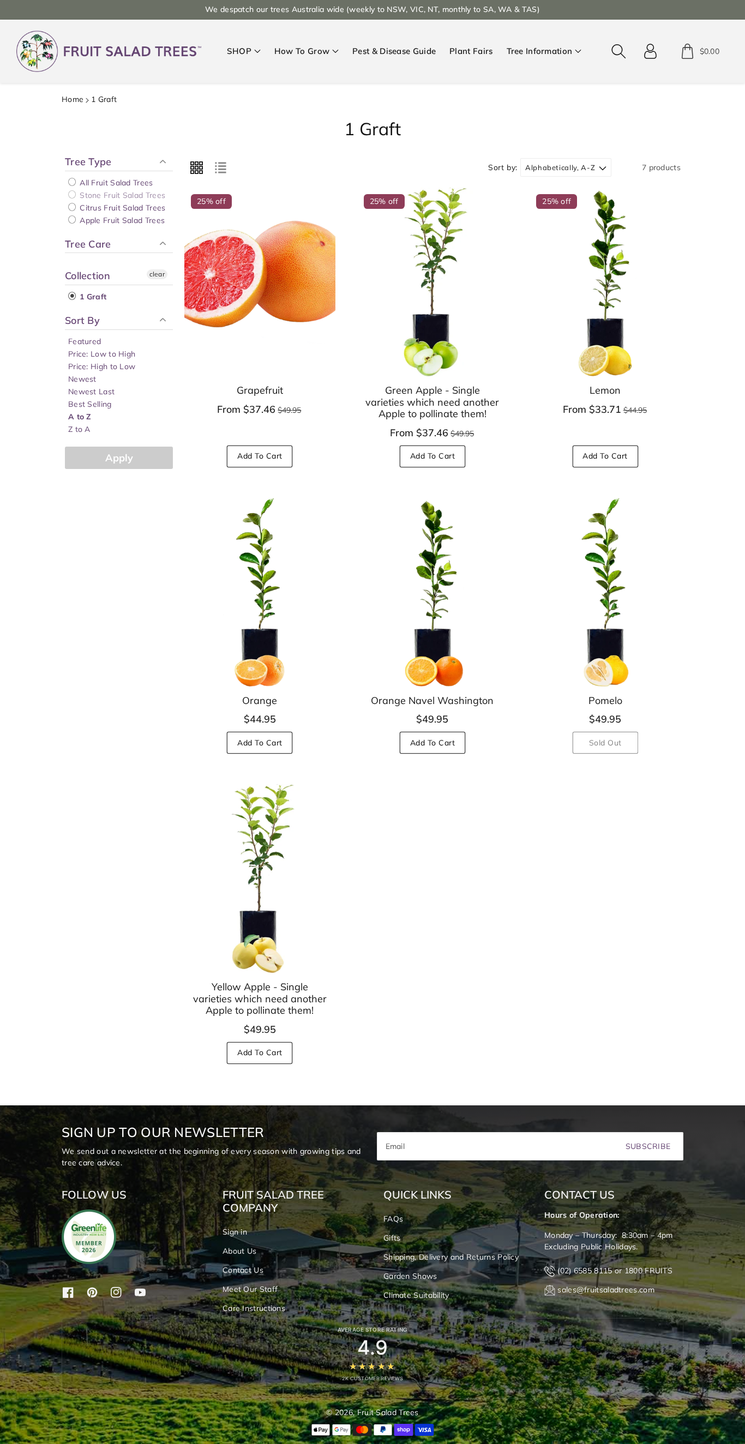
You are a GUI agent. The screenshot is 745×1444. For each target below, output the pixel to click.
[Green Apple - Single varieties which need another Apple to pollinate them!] (432, 282)
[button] (244, 51)
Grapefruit (260, 390)
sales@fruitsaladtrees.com (605, 1290)
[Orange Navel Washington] (432, 592)
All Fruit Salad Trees (115, 183)
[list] (220, 167)
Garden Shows (410, 1276)
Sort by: (503, 167)
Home (72, 99)
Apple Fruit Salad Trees (121, 220)
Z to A (79, 429)
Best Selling (90, 404)
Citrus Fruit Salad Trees (121, 208)
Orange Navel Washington (432, 700)
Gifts (392, 1238)
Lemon (605, 390)
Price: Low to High (101, 354)
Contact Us (243, 1270)
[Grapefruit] (259, 282)
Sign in (235, 1232)
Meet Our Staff (250, 1289)
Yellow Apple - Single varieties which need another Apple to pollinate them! (260, 998)
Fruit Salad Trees (388, 1412)
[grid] (196, 167)
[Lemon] (605, 282)
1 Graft (91, 297)
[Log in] (651, 51)
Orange (259, 700)
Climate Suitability (416, 1295)
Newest (82, 379)
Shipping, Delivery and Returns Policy (451, 1257)
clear (157, 274)
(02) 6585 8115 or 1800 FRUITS (614, 1270)
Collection (87, 275)
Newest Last (91, 391)
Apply (119, 458)
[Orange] (259, 592)
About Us (239, 1251)
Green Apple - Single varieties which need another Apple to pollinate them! (432, 402)
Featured (84, 341)
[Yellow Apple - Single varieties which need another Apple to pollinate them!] (259, 878)
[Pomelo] (605, 592)
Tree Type (88, 162)
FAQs (393, 1219)
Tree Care (88, 244)
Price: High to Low (101, 366)
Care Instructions (254, 1308)
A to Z (80, 417)
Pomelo (605, 700)
